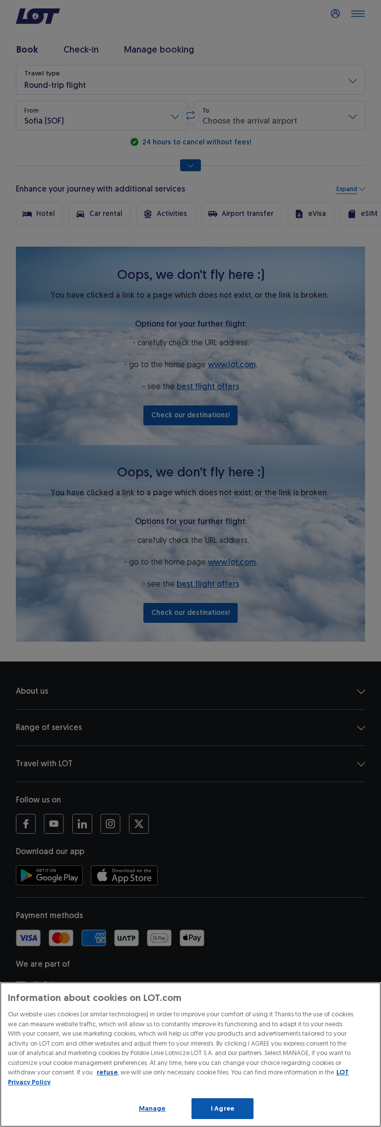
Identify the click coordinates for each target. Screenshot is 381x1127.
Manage (152, 1108)
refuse (107, 1072)
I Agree (222, 1108)
